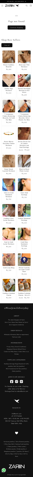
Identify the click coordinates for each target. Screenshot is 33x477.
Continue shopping (16, 28)
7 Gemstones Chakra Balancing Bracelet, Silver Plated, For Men (24, 117)
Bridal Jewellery (21, 449)
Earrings (12, 364)
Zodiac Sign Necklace (9, 89)
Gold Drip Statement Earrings (24, 244)
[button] (2, 6)
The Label (10, 320)
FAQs (12, 351)
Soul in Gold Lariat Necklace (8, 243)
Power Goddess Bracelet (8, 66)
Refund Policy (21, 349)
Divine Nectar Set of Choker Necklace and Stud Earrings (24, 144)
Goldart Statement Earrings (24, 219)
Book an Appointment (22, 334)
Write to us (25, 351)
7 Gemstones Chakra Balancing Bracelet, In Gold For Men (9, 117)
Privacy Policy (10, 347)
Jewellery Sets (12, 366)
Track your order (16, 337)
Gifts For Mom (18, 454)
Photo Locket (21, 446)
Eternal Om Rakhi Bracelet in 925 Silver (24, 90)
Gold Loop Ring (8, 267)
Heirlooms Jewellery (9, 441)
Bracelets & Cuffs (23, 364)
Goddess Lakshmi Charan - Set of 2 (24, 294)
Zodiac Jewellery (16, 371)
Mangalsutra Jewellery (10, 451)
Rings (16, 364)
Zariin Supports (13, 325)
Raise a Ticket (18, 351)
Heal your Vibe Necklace (24, 66)
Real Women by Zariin (21, 322)
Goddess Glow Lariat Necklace (8, 219)
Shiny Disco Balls (9, 444)
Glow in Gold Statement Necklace (8, 194)
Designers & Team (19, 320)
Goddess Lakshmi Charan (9, 294)
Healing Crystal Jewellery (22, 444)
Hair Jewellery (20, 366)
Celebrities (21, 325)
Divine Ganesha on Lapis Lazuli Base (24, 269)
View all (7, 45)
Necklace (6, 364)
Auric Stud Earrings (24, 193)
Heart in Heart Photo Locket (24, 170)
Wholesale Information (10, 334)
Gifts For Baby (9, 454)
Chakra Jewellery (12, 446)
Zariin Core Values (10, 322)
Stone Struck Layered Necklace (9, 170)
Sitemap (16, 354)
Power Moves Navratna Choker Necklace (9, 143)
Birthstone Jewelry (11, 449)
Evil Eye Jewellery (21, 369)
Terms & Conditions (20, 347)
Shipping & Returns (12, 349)
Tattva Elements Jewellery (22, 441)
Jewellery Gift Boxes (22, 451)
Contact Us (7, 351)
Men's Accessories (11, 369)
